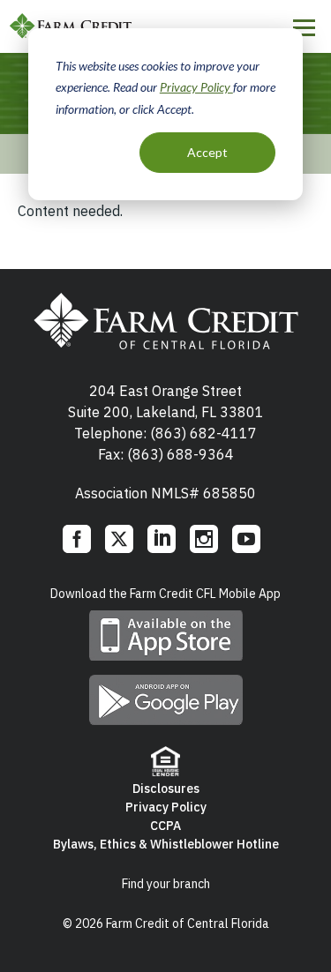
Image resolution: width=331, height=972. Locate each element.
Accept (207, 152)
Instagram (204, 539)
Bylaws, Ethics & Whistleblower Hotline (166, 844)
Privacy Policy (196, 86)
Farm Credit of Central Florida (70, 26)
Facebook (77, 539)
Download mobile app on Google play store (166, 700)
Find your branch (166, 884)
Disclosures (165, 788)
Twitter (119, 539)
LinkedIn (161, 539)
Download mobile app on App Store (166, 635)
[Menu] (304, 27)
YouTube (246, 539)
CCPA (165, 826)
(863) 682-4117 (203, 433)
